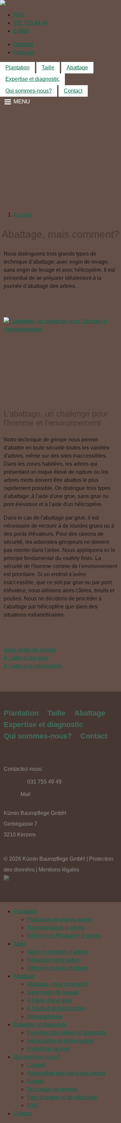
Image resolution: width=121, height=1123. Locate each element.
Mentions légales (59, 869)
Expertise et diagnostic (32, 79)
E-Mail (21, 31)
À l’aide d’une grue (26, 658)
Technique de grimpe (52, 1089)
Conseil (36, 1065)
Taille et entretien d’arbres (57, 952)
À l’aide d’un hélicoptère (33, 666)
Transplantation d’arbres (56, 927)
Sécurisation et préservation (60, 1041)
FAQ (18, 15)
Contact (73, 91)
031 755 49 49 (30, 23)
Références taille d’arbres (57, 968)
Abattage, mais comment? (58, 984)
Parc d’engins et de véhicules (62, 1097)
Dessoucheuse (45, 1016)
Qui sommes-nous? (28, 91)
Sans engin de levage (30, 650)
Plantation (17, 67)
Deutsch (23, 44)
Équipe (35, 1081)
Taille (48, 67)
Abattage (77, 67)
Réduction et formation (54, 960)
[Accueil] (60, 2)
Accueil (22, 215)
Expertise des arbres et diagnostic (67, 1032)
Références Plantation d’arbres (64, 935)
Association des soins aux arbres (66, 1073)
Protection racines (48, 1049)
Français (23, 52)
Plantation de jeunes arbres (59, 919)
